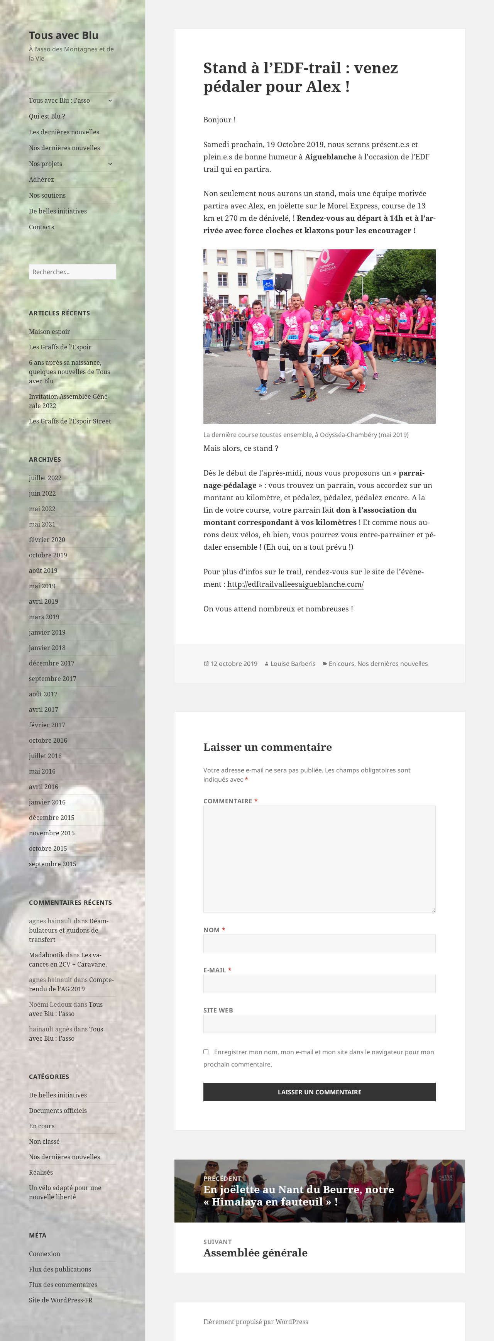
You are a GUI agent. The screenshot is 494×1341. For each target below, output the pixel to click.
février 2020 (47, 539)
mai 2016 (42, 771)
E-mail (217, 970)
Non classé (44, 1141)
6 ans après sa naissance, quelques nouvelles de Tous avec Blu (69, 371)
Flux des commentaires (63, 1284)
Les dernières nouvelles (64, 132)
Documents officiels (58, 1110)
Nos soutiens (47, 195)
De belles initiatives (58, 211)
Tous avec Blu (64, 35)
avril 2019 (43, 601)
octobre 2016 (48, 740)
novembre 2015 (52, 833)
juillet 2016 (45, 756)
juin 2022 (42, 493)
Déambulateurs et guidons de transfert (68, 930)
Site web (218, 1010)
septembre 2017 (52, 678)
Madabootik (46, 955)
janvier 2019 (47, 632)
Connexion (44, 1254)
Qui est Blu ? (47, 116)
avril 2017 (43, 709)
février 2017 (47, 725)
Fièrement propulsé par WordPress (255, 1321)
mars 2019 (44, 617)
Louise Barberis (293, 663)
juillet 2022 (45, 478)
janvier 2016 (47, 802)
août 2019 (43, 570)
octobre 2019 (48, 555)
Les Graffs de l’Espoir (60, 347)
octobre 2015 (48, 848)
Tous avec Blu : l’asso (59, 100)
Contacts (41, 227)
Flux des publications (60, 1269)
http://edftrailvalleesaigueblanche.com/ (295, 584)
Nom (214, 930)
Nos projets (45, 163)
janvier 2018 (47, 647)
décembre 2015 (51, 817)
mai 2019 (42, 586)
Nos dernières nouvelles (64, 148)
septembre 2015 (52, 864)
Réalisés (41, 1172)
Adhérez (41, 179)
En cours (41, 1126)
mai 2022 (42, 509)
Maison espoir (49, 331)
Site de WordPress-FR (61, 1300)
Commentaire (230, 801)
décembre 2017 (51, 663)
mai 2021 (42, 524)
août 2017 (43, 694)
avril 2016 (43, 786)
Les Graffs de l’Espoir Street (70, 421)
